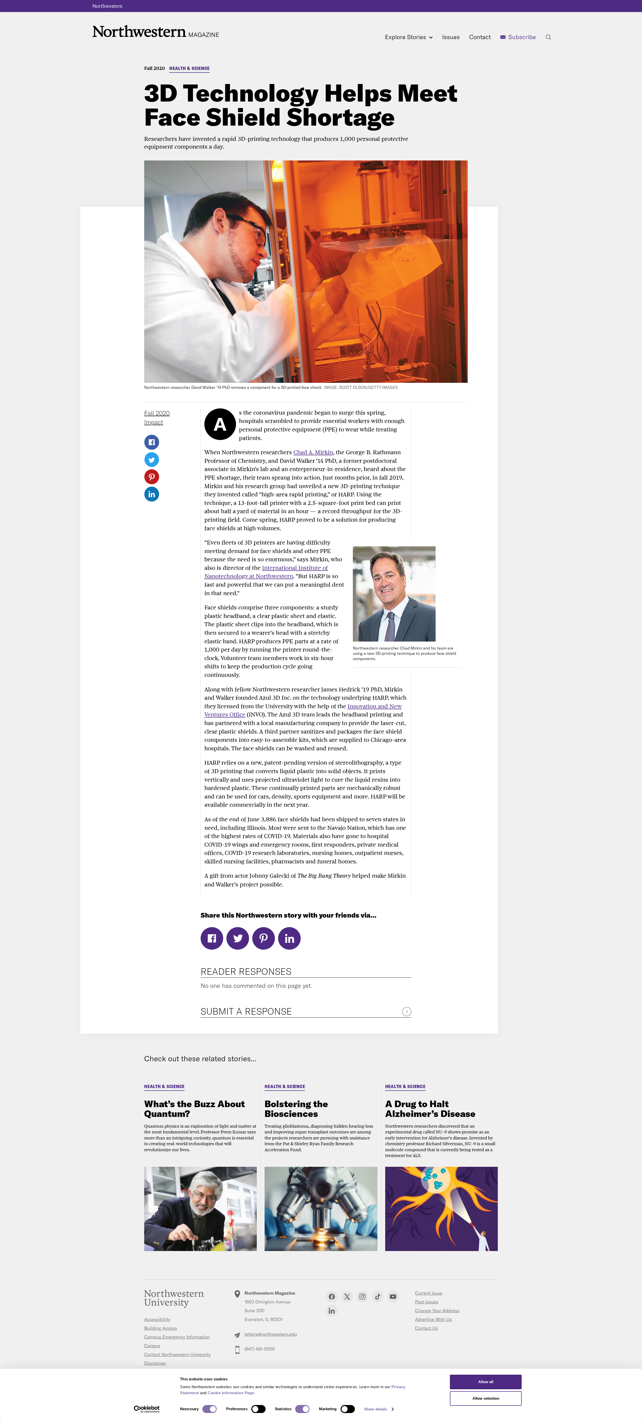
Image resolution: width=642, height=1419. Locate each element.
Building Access (160, 1328)
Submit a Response (246, 1011)
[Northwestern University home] (107, 6)
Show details (375, 1409)
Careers (152, 1346)
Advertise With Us (433, 1319)
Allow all (485, 1382)
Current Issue (428, 1293)
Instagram (362, 1297)
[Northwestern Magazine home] (156, 31)
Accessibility (157, 1319)
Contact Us (426, 1328)
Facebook (151, 442)
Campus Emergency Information (177, 1337)
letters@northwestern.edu (271, 1334)
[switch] (258, 1409)
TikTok (378, 1297)
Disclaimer (155, 1363)
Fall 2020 (154, 68)
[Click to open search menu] (548, 37)
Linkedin (332, 1311)
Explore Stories (406, 37)
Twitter (151, 459)
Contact (480, 37)
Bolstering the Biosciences (296, 1108)
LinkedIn (151, 494)
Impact (153, 422)
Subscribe (522, 37)
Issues (451, 37)
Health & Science (189, 68)
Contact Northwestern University (177, 1354)
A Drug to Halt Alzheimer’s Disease (430, 1108)
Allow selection (485, 1398)
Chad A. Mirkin (313, 452)
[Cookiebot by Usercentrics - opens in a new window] (147, 1409)
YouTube (393, 1297)
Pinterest (151, 476)
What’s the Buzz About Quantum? (194, 1108)
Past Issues (426, 1302)
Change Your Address (437, 1310)
